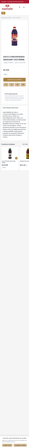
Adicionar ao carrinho (14, 80)
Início (2, 17)
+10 (17, 84)
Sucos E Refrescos (9, 17)
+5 (11, 84)
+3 (6, 84)
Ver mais (25, 144)
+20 (23, 84)
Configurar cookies (20, 445)
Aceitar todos (7, 445)
